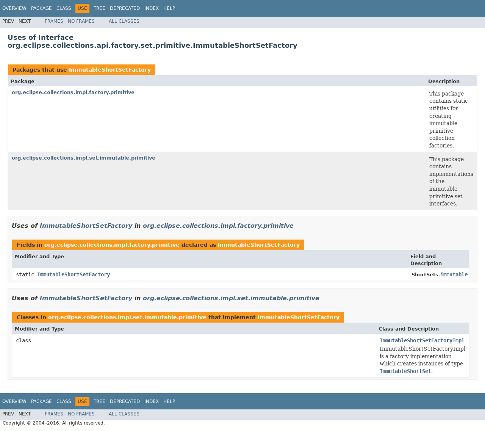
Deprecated (125, 8)
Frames (54, 21)
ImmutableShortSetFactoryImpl (422, 340)
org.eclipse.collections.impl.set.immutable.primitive (83, 158)
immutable (454, 274)
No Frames (81, 21)
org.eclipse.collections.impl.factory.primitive (73, 92)
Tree (99, 8)
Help (169, 8)
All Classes (124, 21)
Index (151, 8)
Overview (14, 8)
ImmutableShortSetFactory (110, 70)
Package (41, 8)
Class (63, 8)
